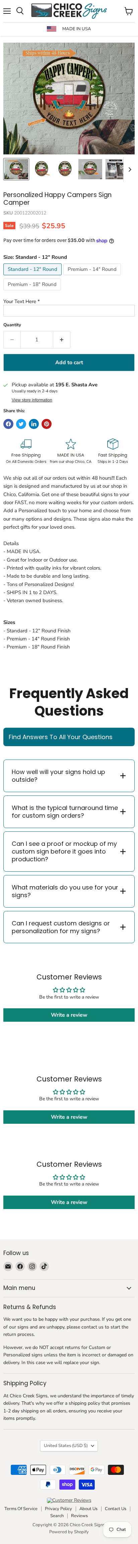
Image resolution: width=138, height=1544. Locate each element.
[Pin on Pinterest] (47, 424)
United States (66, 1446)
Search (57, 1516)
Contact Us (115, 1509)
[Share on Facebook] (8, 424)
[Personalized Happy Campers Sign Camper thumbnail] (41, 169)
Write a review (69, 1015)
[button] (69, 301)
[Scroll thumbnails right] (128, 169)
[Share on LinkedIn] (34, 424)
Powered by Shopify (69, 1532)
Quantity (12, 325)
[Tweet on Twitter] (21, 424)
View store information (32, 400)
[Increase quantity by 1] (61, 339)
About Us (88, 1509)
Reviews (79, 1516)
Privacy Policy (58, 1509)
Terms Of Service (21, 1509)
